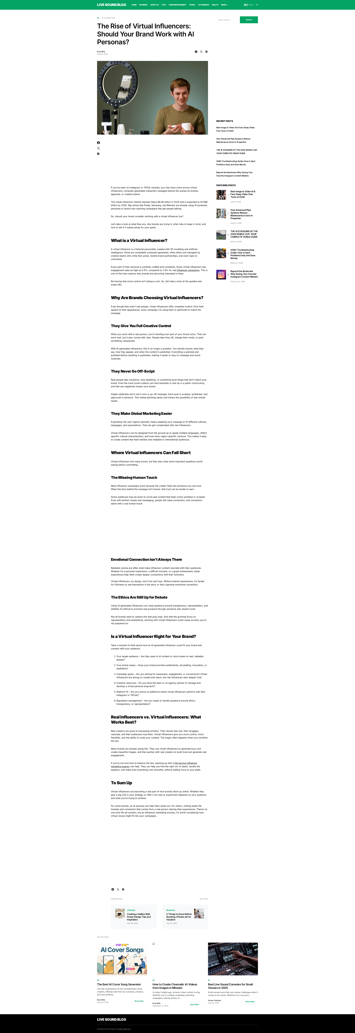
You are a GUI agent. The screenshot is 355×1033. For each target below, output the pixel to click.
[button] (248, 5)
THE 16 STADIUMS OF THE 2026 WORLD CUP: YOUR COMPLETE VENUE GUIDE (244, 234)
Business (170, 910)
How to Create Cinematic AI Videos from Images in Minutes (175, 986)
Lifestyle (131, 910)
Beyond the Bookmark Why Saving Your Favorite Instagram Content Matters (244, 274)
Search (249, 20)
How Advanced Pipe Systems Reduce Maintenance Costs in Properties (241, 214)
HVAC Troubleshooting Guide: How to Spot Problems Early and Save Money (242, 254)
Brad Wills (101, 52)
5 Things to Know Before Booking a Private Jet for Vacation (179, 917)
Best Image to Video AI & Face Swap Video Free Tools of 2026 (242, 194)
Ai (98, 18)
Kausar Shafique (214, 1000)
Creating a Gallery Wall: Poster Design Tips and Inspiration (139, 917)
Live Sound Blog (111, 5)
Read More (139, 1001)
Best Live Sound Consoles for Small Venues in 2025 (230, 986)
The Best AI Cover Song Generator (119, 984)
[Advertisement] (159, 162)
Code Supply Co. (124, 1029)
